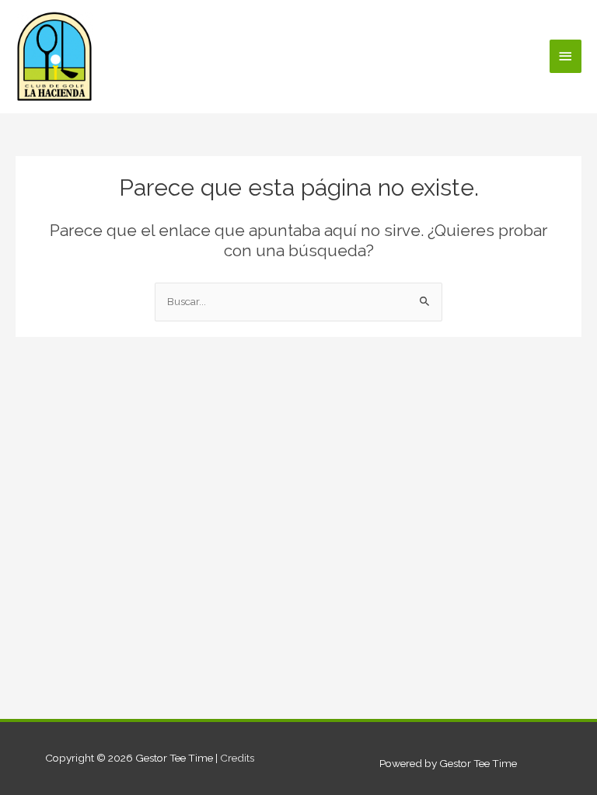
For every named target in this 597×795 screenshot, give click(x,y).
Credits (237, 758)
